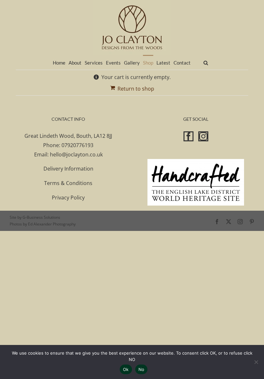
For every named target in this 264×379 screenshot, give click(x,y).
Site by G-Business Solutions (35, 217)
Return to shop (136, 88)
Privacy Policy (68, 197)
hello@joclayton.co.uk (76, 154)
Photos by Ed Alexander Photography (43, 224)
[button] (205, 62)
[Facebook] (188, 136)
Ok (126, 369)
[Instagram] (203, 136)
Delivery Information (68, 168)
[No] (256, 362)
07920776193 (77, 145)
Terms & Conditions (68, 183)
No (141, 369)
